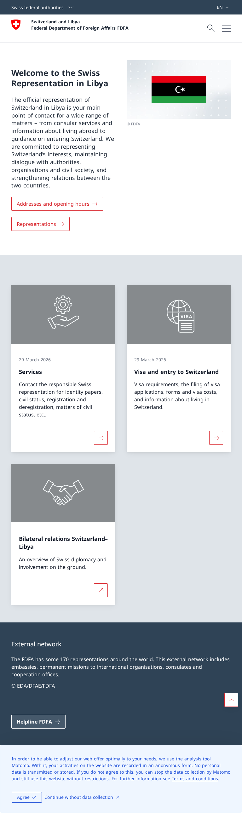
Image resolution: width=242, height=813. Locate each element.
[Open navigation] (226, 28)
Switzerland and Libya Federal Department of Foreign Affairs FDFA (80, 25)
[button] (231, 700)
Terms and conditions (195, 779)
